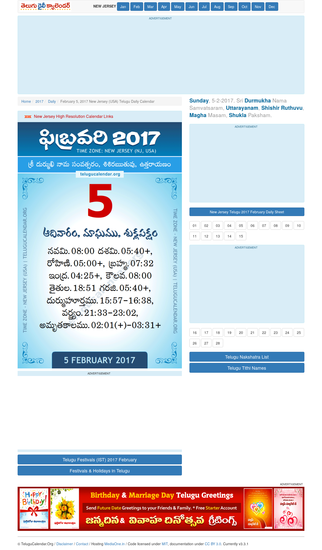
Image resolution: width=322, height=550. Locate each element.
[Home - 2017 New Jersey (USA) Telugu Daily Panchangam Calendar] (46, 6)
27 (206, 343)
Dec (272, 6)
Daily (52, 101)
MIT (165, 543)
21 (253, 332)
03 (218, 225)
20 (241, 332)
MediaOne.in (114, 543)
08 (276, 225)
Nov (258, 6)
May (177, 6)
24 (287, 332)
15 (241, 235)
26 (195, 343)
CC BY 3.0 (213, 543)
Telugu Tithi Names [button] (246, 368)
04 (229, 225)
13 (218, 235)
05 (241, 225)
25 (299, 332)
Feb (137, 6)
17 (206, 332)
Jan (123, 6)
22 (264, 332)
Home (26, 101)
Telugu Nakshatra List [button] (247, 357)
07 (264, 225)
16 (195, 332)
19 (229, 332)
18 (218, 332)
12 (206, 235)
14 (229, 235)
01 (195, 225)
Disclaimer (64, 543)
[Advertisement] (161, 56)
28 (218, 343)
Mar (150, 6)
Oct (244, 6)
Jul (204, 6)
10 (299, 225)
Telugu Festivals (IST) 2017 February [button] (100, 459)
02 (206, 225)
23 (276, 332)
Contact (82, 543)
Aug (217, 6)
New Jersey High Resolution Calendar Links (73, 116)
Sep (231, 6)
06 (253, 225)
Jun (191, 6)
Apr (164, 6)
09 (287, 225)
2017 (39, 101)
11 (195, 235)
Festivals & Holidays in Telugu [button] (100, 470)
